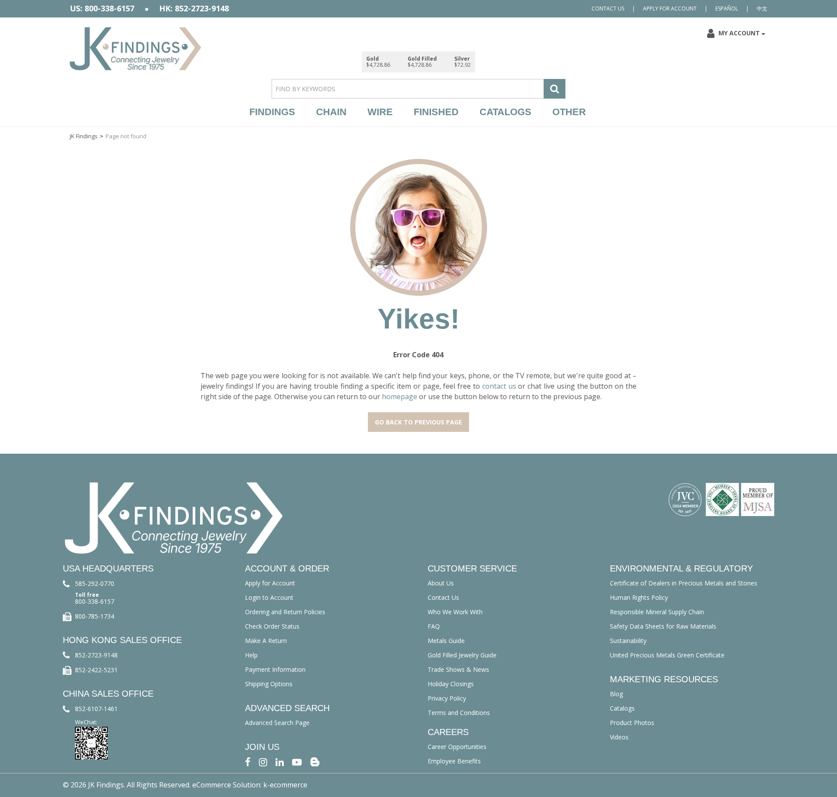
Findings (272, 111)
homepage (399, 396)
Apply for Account (670, 8)
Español (726, 8)
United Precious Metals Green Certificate (667, 655)
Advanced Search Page (277, 722)
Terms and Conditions (459, 712)
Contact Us (608, 8)
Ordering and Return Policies (285, 612)
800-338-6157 (94, 601)
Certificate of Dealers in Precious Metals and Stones (683, 583)
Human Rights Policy (639, 597)
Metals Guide (446, 640)
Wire (380, 111)
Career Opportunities (457, 746)
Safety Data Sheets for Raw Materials (663, 626)
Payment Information (275, 669)
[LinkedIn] (280, 761)
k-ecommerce (285, 785)
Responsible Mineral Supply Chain (657, 612)
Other (569, 111)
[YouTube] (297, 761)
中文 (762, 8)
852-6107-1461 (96, 709)
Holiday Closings (451, 684)
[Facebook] (248, 761)
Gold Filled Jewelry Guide (462, 655)
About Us (441, 583)
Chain (331, 111)
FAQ (434, 626)
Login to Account (269, 597)
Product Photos (632, 722)
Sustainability (628, 640)
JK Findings (84, 136)
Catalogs (505, 111)
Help (251, 655)
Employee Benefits (454, 761)
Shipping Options (269, 684)
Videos (619, 737)
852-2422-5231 (96, 670)
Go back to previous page (418, 422)
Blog (616, 694)
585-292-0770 (94, 583)
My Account (739, 33)
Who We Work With (455, 612)
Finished (436, 111)
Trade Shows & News (458, 669)
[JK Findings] (135, 48)
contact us (499, 386)
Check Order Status (272, 626)
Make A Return (266, 640)
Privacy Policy (447, 698)
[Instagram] (263, 761)
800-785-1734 (94, 616)
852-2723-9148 (96, 655)
